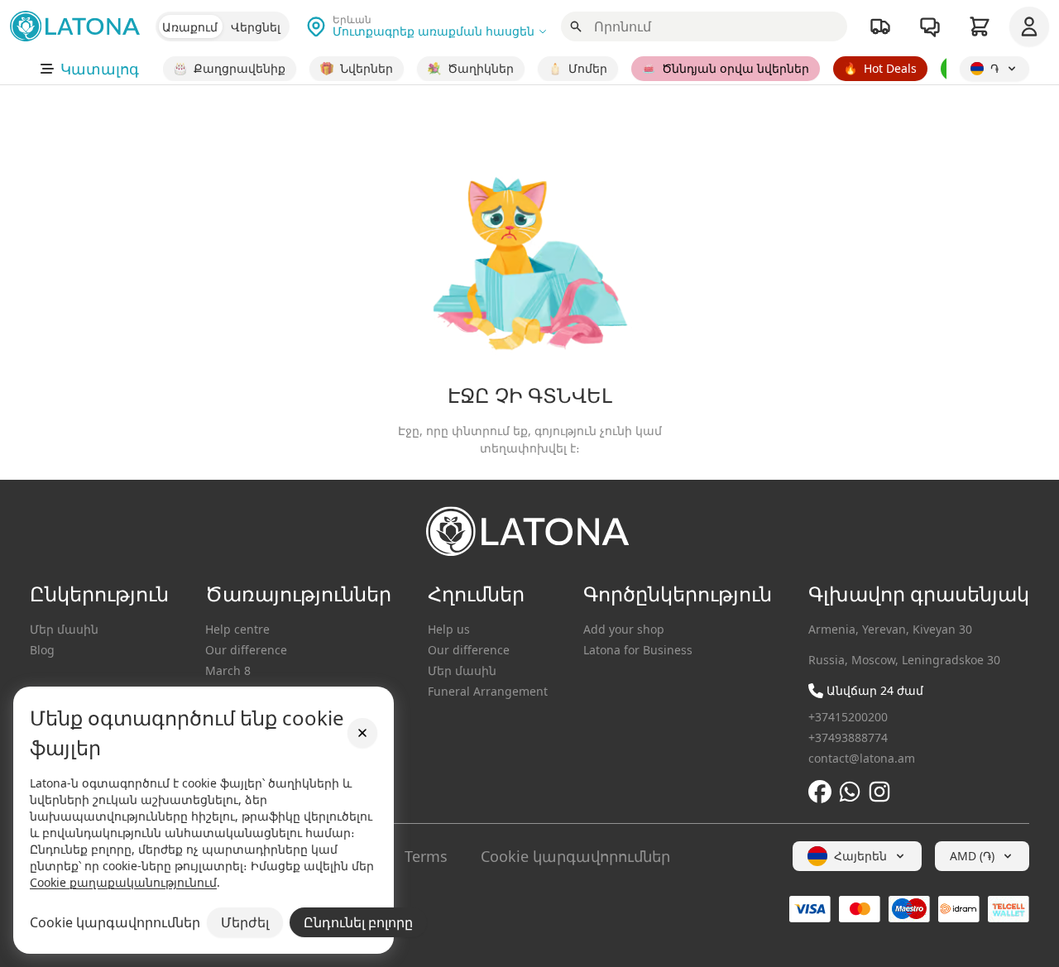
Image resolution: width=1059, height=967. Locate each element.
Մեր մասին (64, 629)
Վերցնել (255, 27)
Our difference (246, 650)
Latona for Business (637, 650)
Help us (449, 629)
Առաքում (190, 27)
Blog (42, 650)
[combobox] (857, 856)
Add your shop (623, 629)
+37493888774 (848, 737)
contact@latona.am (861, 758)
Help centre (237, 629)
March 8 (228, 670)
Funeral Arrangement (488, 691)
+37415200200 (848, 717)
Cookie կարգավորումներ (575, 856)
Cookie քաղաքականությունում (123, 882)
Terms (426, 856)
